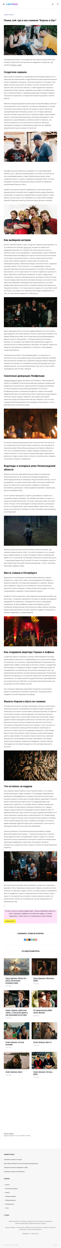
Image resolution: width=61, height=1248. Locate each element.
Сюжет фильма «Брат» (14, 1072)
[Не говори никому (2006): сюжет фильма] (44, 998)
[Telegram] (32, 940)
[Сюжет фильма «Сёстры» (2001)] (44, 1060)
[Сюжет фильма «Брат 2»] (44, 1030)
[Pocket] (36, 940)
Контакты (15, 1245)
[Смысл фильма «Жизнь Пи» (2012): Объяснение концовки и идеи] (16, 966)
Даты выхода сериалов (11, 1188)
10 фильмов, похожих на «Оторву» (13, 1159)
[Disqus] (30, 1104)
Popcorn (7, 1184)
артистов (27, 247)
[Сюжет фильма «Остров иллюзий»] (16, 1030)
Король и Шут (16, 65)
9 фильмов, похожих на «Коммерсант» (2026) (16, 1167)
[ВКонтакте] (25, 940)
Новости (7, 1192)
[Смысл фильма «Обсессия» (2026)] (44, 966)
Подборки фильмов (10, 1200)
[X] (29, 940)
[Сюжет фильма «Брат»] (16, 1060)
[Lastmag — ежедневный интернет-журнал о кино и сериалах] (12, 4)
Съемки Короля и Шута (13, 380)
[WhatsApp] (34, 940)
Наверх (55, 1245)
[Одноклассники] (27, 940)
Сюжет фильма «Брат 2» (42, 1042)
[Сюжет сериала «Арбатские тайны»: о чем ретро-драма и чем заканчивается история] (16, 998)
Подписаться (9, 921)
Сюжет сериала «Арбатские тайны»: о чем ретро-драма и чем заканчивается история (16, 1012)
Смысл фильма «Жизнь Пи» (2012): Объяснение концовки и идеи (15, 980)
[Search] (56, 4)
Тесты (6, 1208)
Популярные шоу (9, 1204)
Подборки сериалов (10, 1196)
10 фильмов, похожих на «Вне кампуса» (14, 1171)
